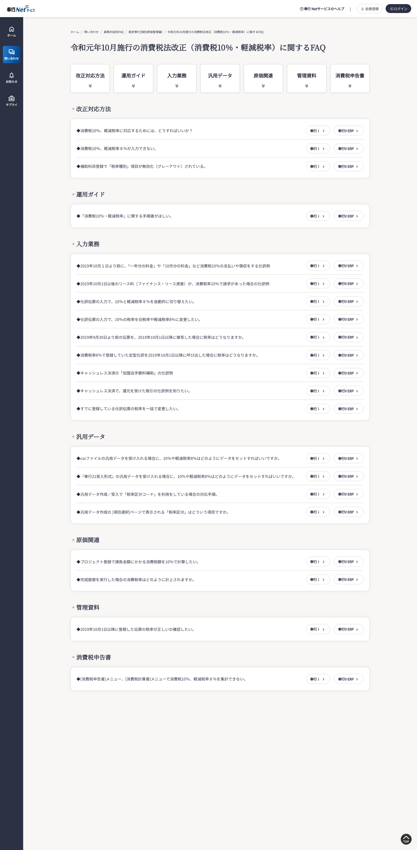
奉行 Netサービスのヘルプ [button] (323, 8)
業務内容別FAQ (114, 32)
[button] (318, 131)
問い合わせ (91, 32)
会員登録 (372, 8)
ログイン (400, 8)
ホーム (74, 32)
